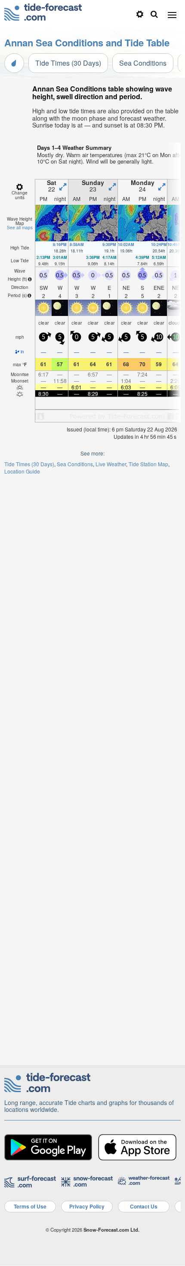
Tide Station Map (148, 464)
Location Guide (22, 471)
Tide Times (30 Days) (68, 63)
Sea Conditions (142, 63)
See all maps (20, 228)
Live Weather (111, 464)
